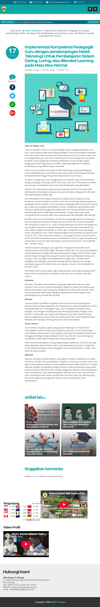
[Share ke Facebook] (12, 87)
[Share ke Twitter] (12, 96)
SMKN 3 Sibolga (58, 602)
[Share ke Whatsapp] (12, 104)
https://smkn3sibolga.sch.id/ (24, 587)
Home (27, 30)
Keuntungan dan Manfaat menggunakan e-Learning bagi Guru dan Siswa (42, 451)
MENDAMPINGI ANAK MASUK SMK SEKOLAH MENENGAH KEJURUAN (77, 424)
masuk (35, 476)
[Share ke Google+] (12, 113)
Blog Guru (37, 30)
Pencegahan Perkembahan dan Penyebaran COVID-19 (42, 425)
